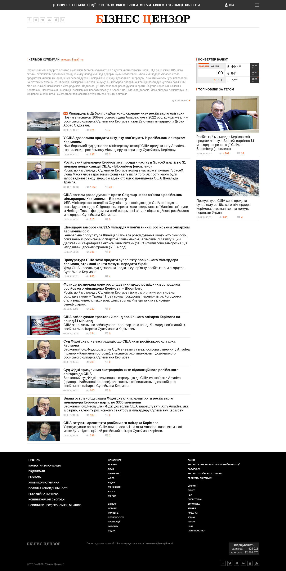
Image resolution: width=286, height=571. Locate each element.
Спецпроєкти (116, 517)
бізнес (191, 490)
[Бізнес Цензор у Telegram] (42, 19)
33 (110, 187)
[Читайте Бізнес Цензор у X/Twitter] (229, 563)
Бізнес (158, 5)
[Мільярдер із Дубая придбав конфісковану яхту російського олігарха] (43, 121)
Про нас (34, 460)
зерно (191, 517)
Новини (78, 5)
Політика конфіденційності (47, 488)
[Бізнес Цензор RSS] (62, 19)
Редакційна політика (43, 493)
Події (91, 5)
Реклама (34, 477)
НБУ (190, 495)
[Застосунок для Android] (49, 19)
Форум (145, 5)
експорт (193, 486)
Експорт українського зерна (205, 473)
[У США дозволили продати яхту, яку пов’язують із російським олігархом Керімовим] (43, 146)
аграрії (192, 508)
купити (215, 66)
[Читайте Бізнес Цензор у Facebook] (223, 563)
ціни (190, 526)
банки (191, 460)
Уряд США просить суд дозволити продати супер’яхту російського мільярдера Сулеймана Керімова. (123, 270)
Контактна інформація (44, 465)
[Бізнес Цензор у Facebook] (29, 19)
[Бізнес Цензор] (143, 20)
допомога (194, 504)
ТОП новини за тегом (216, 89)
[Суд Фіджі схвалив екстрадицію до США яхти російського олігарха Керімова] (43, 349)
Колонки (192, 5)
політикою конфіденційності (156, 543)
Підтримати (36, 471)
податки (192, 513)
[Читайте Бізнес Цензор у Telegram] (236, 563)
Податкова (194, 469)
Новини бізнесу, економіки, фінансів (54, 505)
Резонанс (106, 5)
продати (203, 66)
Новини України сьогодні (46, 499)
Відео (120, 5)
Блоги (133, 5)
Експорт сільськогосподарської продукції (214, 464)
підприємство (196, 531)
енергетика (195, 499)
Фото (111, 478)
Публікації (174, 5)
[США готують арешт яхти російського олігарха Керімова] (43, 431)
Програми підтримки (200, 478)
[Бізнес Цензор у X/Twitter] (36, 19)
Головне (113, 513)
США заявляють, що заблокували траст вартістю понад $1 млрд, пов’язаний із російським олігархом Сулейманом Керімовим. (124, 327)
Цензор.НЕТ (61, 5)
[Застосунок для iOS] (56, 19)
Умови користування (43, 482)
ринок (191, 522)
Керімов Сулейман (44, 59)
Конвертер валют (213, 59)
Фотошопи (114, 487)
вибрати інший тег (72, 59)
